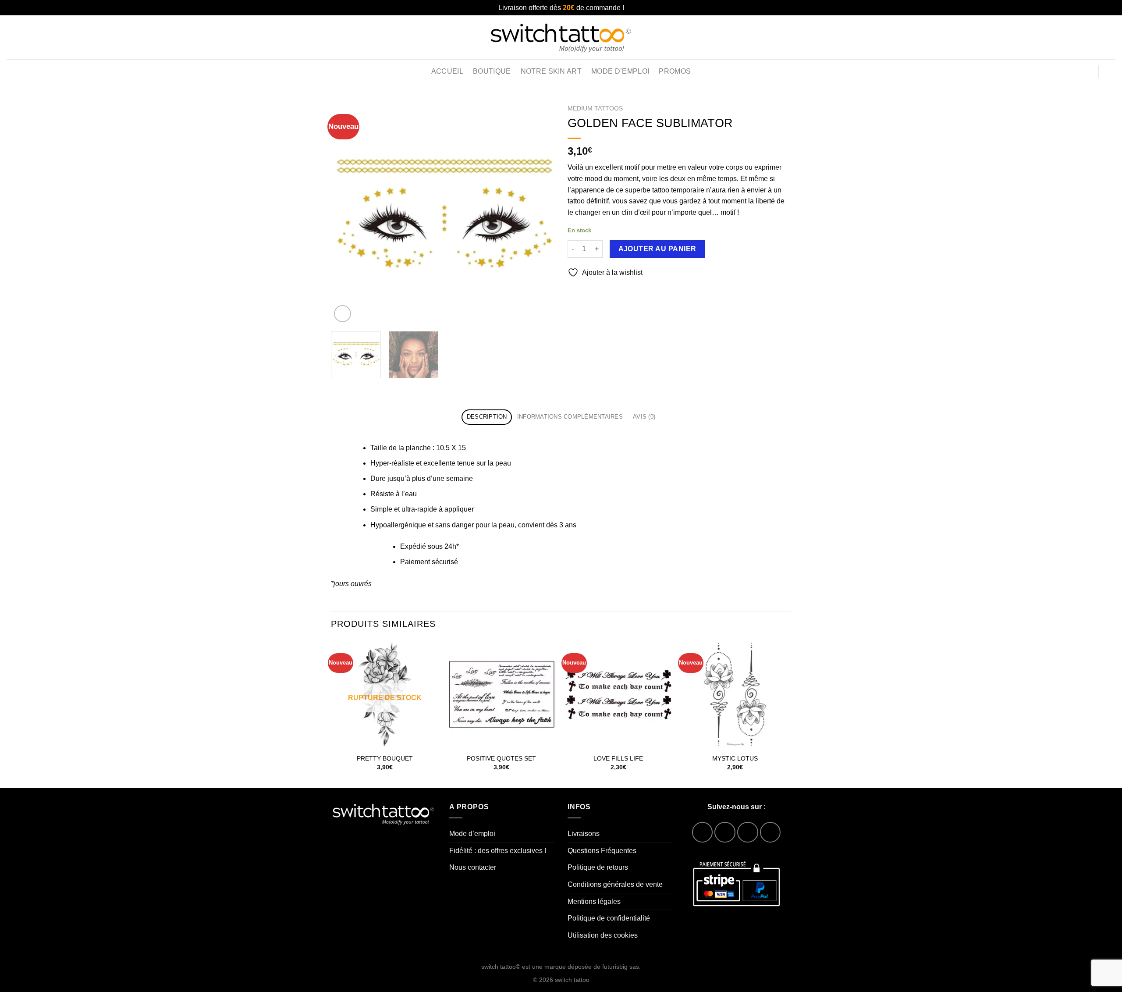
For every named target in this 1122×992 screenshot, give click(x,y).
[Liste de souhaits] (1111, 37)
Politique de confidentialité (609, 918)
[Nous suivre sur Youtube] (770, 832)
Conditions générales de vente (615, 884)
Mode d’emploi (620, 71)
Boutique (492, 71)
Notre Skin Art (551, 71)
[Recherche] (1092, 37)
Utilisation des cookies (603, 935)
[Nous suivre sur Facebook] (702, 832)
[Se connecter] (1085, 71)
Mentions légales (594, 901)
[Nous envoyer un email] (747, 832)
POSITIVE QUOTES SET (501, 758)
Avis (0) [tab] (644, 416)
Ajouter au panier (657, 248)
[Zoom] (342, 313)
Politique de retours (598, 867)
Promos (675, 71)
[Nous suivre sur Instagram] (724, 832)
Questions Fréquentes (602, 850)
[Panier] (1111, 71)
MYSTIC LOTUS (735, 758)
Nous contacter (472, 867)
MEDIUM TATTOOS (595, 108)
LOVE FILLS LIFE (618, 758)
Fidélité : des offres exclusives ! (497, 850)
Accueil (447, 71)
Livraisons (584, 833)
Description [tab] (487, 416)
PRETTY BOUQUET (385, 758)
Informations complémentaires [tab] (570, 416)
